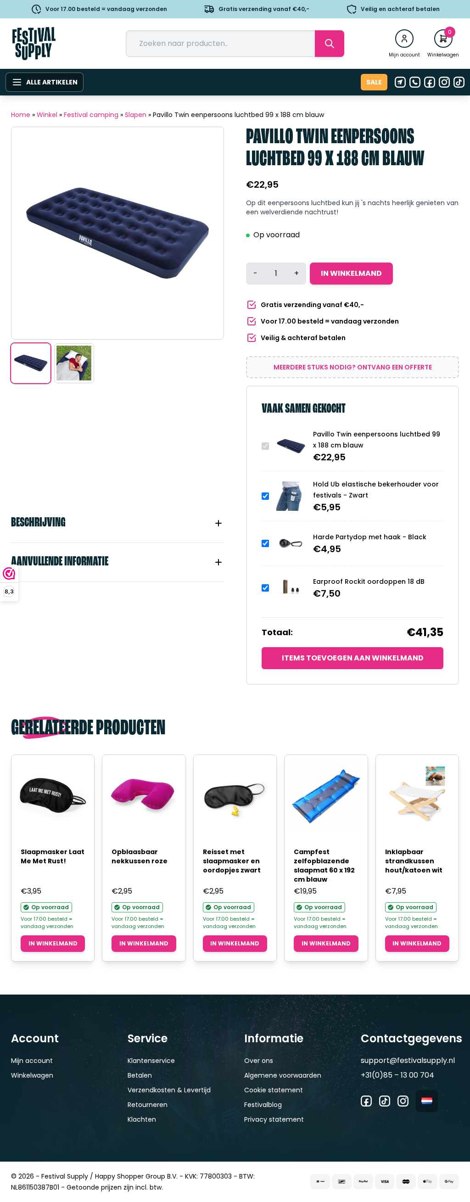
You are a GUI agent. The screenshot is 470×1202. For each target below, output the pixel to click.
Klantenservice (151, 1060)
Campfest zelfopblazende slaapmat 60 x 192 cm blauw (324, 865)
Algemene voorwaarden (282, 1075)
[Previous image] (30, 233)
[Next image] (205, 233)
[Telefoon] (414, 82)
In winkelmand (351, 273)
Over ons (258, 1060)
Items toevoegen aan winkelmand (353, 658)
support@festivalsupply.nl (408, 1060)
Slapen (135, 114)
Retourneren (148, 1104)
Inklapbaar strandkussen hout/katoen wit (413, 861)
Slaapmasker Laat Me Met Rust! (52, 856)
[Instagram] (444, 82)
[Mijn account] (404, 38)
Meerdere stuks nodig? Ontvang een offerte (353, 367)
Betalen (140, 1075)
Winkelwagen (32, 1075)
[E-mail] (400, 82)
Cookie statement (273, 1090)
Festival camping (91, 114)
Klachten (142, 1119)
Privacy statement (274, 1119)
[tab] (117, 523)
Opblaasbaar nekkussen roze (140, 856)
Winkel (47, 114)
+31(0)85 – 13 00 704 (397, 1075)
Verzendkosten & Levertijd (169, 1090)
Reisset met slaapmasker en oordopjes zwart (232, 861)
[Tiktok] (458, 82)
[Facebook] (429, 82)
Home (20, 114)
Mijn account (32, 1060)
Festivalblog (263, 1104)
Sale (374, 82)
